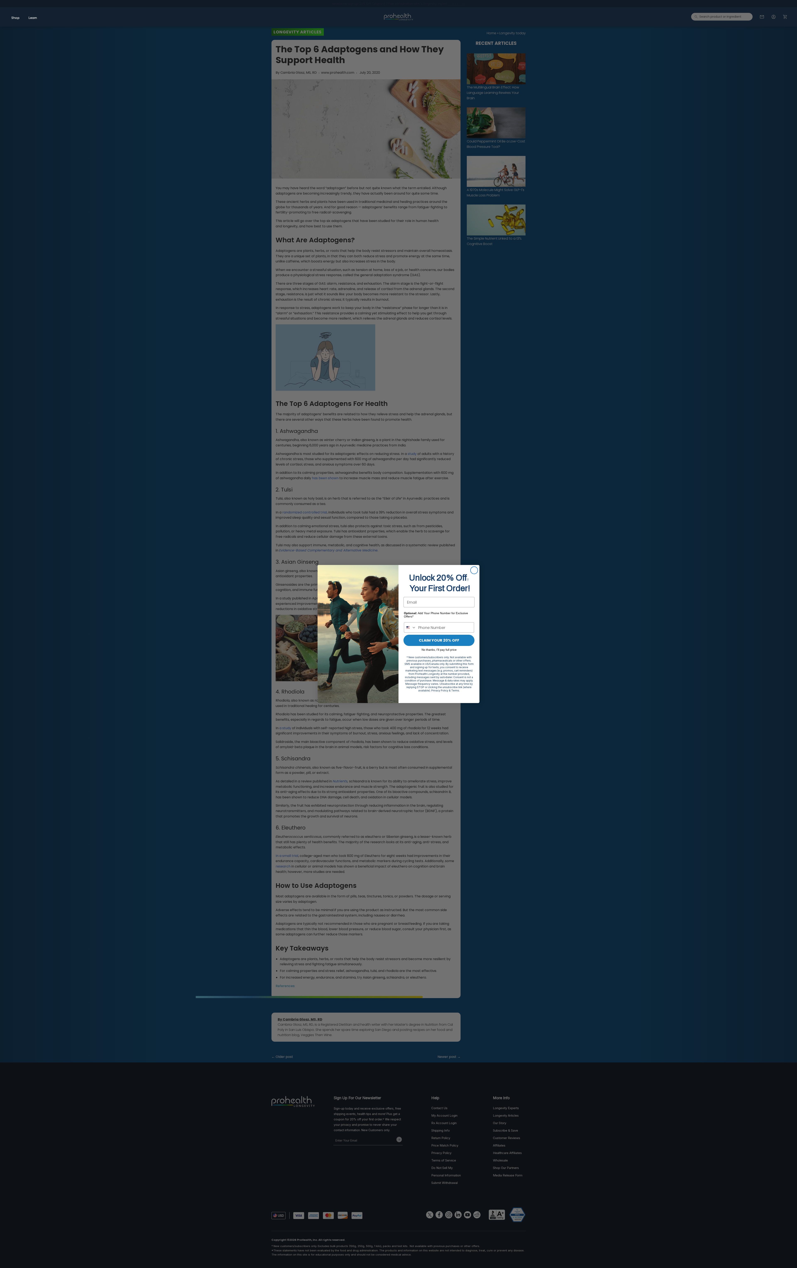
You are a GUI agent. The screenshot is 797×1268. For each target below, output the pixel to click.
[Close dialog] (474, 570)
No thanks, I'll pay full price (439, 649)
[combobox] (410, 627)
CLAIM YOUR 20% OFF (439, 640)
